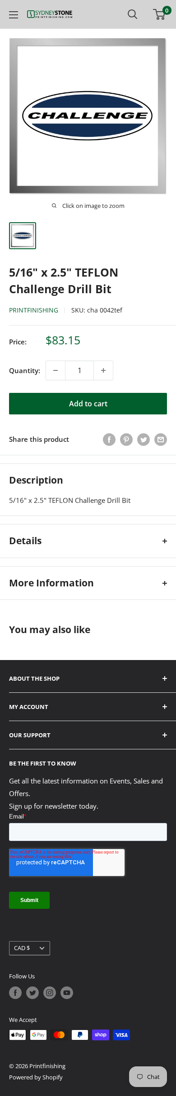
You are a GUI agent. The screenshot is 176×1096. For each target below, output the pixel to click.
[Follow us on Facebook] (15, 992)
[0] (159, 14)
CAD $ (22, 948)
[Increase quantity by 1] (103, 370)
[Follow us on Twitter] (32, 992)
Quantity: (24, 370)
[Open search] (133, 14)
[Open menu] (13, 14)
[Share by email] (160, 439)
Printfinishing (33, 310)
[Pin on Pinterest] (126, 439)
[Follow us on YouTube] (66, 992)
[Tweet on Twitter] (143, 439)
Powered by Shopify (36, 1077)
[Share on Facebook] (109, 439)
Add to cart (88, 404)
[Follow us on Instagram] (49, 992)
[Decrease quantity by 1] (55, 370)
